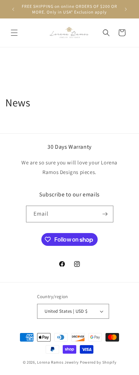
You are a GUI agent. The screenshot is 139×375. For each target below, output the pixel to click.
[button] (14, 33)
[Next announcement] (126, 9)
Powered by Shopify (98, 362)
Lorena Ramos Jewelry (58, 362)
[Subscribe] (105, 214)
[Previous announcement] (13, 9)
